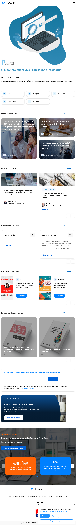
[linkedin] (38, 503)
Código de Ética (31, 496)
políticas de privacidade (27, 388)
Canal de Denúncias (61, 496)
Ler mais (8, 207)
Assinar (53, 379)
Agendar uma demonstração (13, 448)
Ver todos (69, 114)
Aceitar (44, 516)
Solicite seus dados (45, 496)
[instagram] (34, 503)
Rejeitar (54, 516)
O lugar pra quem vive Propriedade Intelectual (31, 70)
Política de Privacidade (16, 496)
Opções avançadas (56, 521)
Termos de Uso (61, 511)
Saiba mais (9, 245)
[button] (68, 216)
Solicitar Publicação (13, 417)
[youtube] (42, 503)
